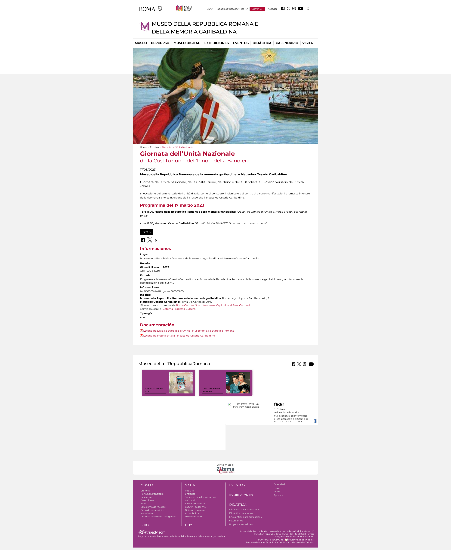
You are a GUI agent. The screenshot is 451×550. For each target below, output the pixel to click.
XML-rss (309, 542)
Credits (271, 542)
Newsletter (147, 513)
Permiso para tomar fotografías (158, 516)
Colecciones (147, 500)
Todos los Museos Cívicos (230, 8)
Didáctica (262, 43)
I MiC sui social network (211, 390)
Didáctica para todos (241, 513)
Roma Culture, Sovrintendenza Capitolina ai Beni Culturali (213, 305)
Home (143, 147)
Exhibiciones (216, 43)
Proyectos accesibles (241, 524)
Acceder (272, 8)
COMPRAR (257, 8)
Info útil (189, 490)
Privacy (291, 540)
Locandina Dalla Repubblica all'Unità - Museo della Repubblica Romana (188, 330)
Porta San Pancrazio (152, 493)
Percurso (160, 43)
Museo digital (187, 43)
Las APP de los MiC (195, 506)
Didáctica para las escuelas (244, 509)
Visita (307, 43)
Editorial (145, 490)
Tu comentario (193, 516)
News (277, 488)
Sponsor (278, 495)
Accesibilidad (192, 513)
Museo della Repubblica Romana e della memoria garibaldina (193, 536)
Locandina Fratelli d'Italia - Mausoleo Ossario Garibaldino (179, 335)
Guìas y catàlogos (195, 510)
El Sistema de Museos (153, 506)
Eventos (241, 43)
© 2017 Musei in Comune (270, 540)
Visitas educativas (195, 503)
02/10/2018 (291, 416)
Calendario (287, 43)
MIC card (190, 500)
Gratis (147, 232)
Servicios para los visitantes (200, 497)
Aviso (277, 491)
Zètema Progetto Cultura (179, 308)
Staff (143, 503)
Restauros (146, 497)
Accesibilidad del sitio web (290, 542)
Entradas (190, 493)
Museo (141, 43)
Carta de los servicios (152, 510)
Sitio (145, 525)
